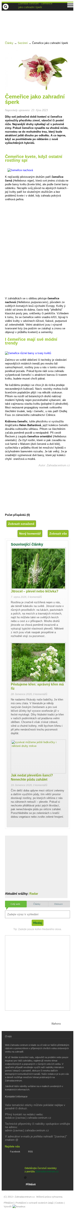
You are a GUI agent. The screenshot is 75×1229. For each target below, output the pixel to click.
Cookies (59, 1203)
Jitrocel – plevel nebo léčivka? (34, 591)
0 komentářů (35, 597)
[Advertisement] (39, 21)
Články (9, 43)
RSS (30, 1151)
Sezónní (23, 43)
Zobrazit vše (58, 533)
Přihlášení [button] (9, 1203)
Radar (33, 893)
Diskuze (58, 904)
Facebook (15, 1151)
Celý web (15, 904)
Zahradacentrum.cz (47, 1171)
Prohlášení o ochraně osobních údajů (34, 1203)
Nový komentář (30, 533)
